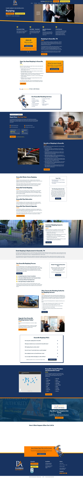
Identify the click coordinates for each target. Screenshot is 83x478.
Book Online (56, 1)
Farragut (47, 384)
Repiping (43, 100)
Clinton (47, 381)
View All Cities (48, 394)
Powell (57, 386)
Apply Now (13, 136)
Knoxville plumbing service (54, 48)
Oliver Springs (58, 384)
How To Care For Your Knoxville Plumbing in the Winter (58, 183)
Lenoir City (48, 389)
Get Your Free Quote (54, 69)
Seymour (57, 391)
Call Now (46, 1)
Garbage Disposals (35, 104)
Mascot (57, 380)
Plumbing (35, 3)
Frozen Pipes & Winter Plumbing (35, 102)
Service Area (59, 3)
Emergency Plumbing (35, 100)
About (32, 3)
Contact (68, 3)
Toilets (43, 102)
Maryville (57, 378)
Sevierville (57, 389)
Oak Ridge (57, 383)
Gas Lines (33, 106)
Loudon (47, 391)
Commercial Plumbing (35, 103)
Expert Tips (64, 3)
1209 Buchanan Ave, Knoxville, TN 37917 (48, 464)
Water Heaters (47, 3)
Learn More (58, 198)
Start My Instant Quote (65, 1)
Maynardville (58, 381)
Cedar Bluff (48, 380)
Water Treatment (53, 3)
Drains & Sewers (40, 3)
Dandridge (48, 383)
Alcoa (47, 378)
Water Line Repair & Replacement (45, 104)
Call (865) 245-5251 (10, 13)
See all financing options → (20, 136)
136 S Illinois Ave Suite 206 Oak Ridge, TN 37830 (48, 466)
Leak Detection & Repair (46, 98)
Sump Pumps (44, 101)
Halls (47, 386)
